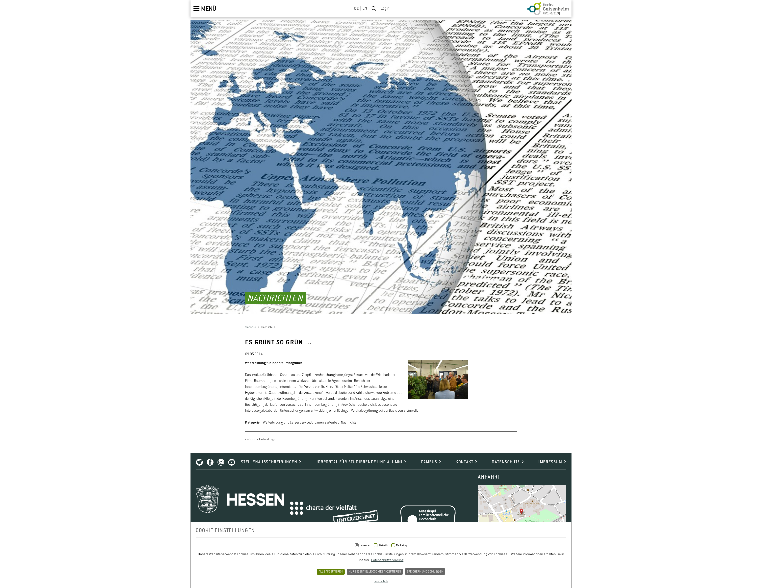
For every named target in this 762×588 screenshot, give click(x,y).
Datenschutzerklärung (387, 560)
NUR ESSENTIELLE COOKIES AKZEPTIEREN (375, 572)
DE (356, 8)
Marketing (401, 545)
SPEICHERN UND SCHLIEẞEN (425, 572)
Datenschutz (381, 581)
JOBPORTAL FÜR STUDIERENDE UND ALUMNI (359, 462)
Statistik (383, 545)
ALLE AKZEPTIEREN (331, 572)
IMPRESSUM (550, 462)
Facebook (210, 462)
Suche (374, 9)
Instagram (220, 462)
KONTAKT (464, 462)
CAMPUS (429, 462)
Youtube (231, 462)
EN (365, 8)
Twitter (199, 462)
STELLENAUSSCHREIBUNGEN (269, 462)
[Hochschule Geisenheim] (548, 8)
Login (385, 8)
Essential (365, 545)
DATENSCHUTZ (506, 462)
